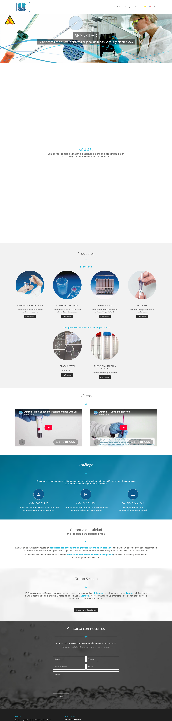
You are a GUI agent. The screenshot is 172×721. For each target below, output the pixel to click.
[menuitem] (109, 7)
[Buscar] (155, 7)
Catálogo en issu (86, 503)
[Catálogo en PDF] (38, 494)
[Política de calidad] (133, 494)
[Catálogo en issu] (86, 494)
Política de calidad (133, 503)
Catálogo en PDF (38, 503)
